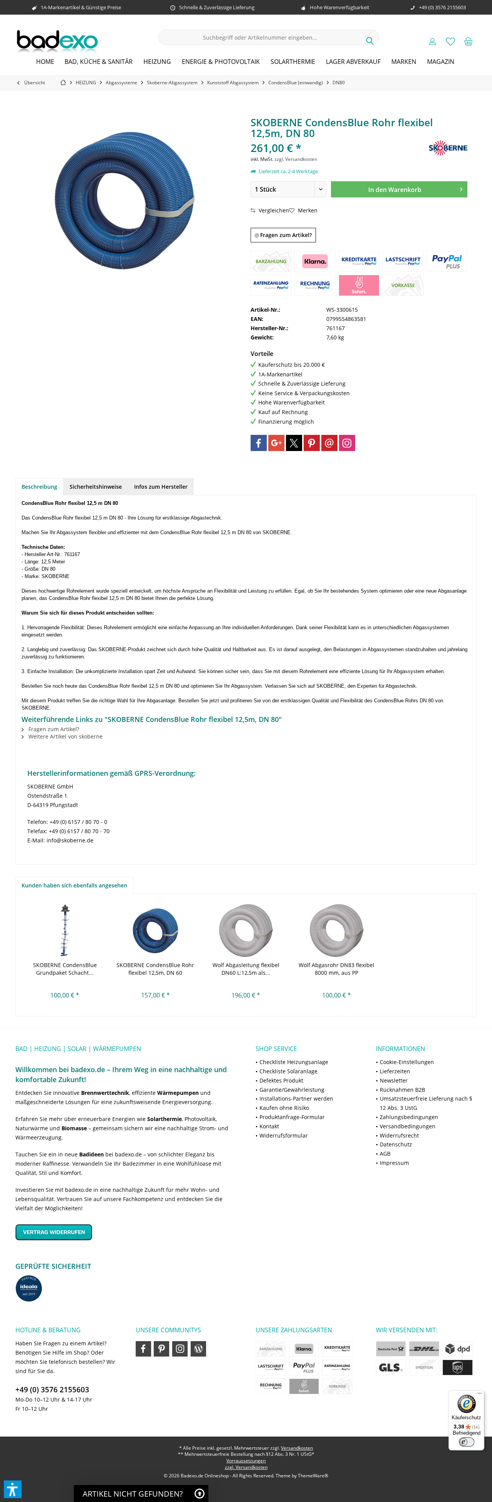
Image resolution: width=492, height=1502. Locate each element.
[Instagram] (347, 443)
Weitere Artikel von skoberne (65, 736)
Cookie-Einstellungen (407, 1062)
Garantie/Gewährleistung (291, 1089)
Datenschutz (396, 1144)
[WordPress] (198, 1349)
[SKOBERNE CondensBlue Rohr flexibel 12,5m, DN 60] (155, 930)
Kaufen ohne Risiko (284, 1107)
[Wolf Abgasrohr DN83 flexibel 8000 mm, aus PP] (336, 930)
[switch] (466, 1442)
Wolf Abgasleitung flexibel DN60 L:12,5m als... (246, 968)
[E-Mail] (329, 443)
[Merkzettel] (450, 41)
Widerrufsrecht (399, 1135)
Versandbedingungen (407, 1126)
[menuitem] (468, 41)
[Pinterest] (312, 443)
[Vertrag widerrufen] (125, 1232)
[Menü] (479, 1395)
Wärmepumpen (178, 1092)
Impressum (394, 1162)
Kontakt (269, 1126)
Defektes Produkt (281, 1080)
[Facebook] (259, 443)
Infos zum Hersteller (161, 486)
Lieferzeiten (395, 1071)
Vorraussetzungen (246, 1460)
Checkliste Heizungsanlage (293, 1062)
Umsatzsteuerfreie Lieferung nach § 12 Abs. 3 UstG (426, 1103)
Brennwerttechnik (105, 1092)
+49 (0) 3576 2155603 (52, 1390)
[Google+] (276, 443)
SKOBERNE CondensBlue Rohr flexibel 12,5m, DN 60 (155, 968)
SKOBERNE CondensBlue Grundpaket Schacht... (65, 968)
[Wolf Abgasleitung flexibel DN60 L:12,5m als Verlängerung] (246, 930)
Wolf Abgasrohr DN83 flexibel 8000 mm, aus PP (336, 968)
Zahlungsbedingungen (409, 1117)
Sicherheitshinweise (96, 486)
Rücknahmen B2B (402, 1089)
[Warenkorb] (468, 41)
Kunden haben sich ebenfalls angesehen (74, 885)
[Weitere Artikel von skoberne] (448, 147)
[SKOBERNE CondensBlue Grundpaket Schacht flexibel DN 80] (65, 930)
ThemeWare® (313, 1475)
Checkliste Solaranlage (288, 1071)
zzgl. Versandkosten (295, 159)
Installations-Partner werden (296, 1098)
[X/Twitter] (294, 443)
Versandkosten (297, 1448)
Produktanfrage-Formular (292, 1117)
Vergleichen (273, 210)
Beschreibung (39, 486)
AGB (385, 1153)
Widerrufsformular (283, 1135)
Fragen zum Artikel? (285, 235)
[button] (13, 1489)
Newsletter (394, 1080)
